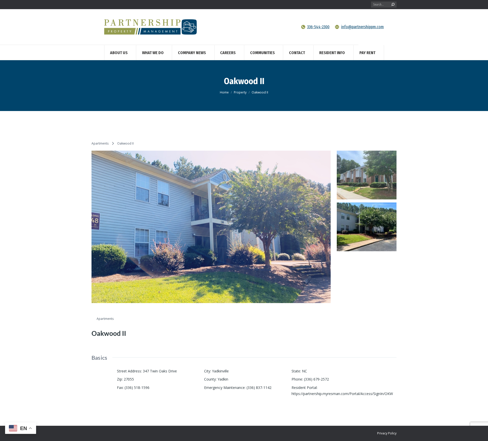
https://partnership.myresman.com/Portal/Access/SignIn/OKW (342, 393)
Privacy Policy (386, 433)
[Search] (392, 5)
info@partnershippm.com (362, 26)
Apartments (100, 143)
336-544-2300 (318, 26)
